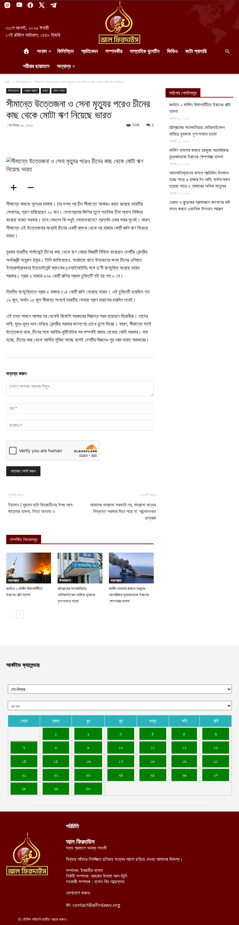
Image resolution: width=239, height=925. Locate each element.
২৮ (23, 788)
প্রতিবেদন (89, 51)
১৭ (121, 761)
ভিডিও (172, 51)
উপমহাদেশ (22, 81)
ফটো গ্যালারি (196, 51)
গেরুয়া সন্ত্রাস (30, 90)
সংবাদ (42, 51)
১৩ (215, 747)
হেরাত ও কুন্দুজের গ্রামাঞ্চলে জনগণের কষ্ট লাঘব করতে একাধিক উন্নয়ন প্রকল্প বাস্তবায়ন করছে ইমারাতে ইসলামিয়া (199, 208)
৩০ (88, 788)
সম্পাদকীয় (113, 51)
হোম (7, 81)
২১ (24, 775)
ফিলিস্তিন (65, 51)
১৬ (88, 761)
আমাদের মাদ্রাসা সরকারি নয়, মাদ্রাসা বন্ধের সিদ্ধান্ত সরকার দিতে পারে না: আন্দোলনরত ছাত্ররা (123, 511)
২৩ (88, 775)
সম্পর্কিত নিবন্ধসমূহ (23, 539)
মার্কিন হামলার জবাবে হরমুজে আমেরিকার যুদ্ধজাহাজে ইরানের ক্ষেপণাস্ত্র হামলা (129, 594)
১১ (153, 747)
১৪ (24, 761)
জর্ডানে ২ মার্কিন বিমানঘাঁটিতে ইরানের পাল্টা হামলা (200, 108)
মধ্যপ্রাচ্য (13, 580)
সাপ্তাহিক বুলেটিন (145, 51)
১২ (184, 747)
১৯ (184, 761)
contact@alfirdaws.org (96, 905)
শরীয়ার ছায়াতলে (36, 66)
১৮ (152, 761)
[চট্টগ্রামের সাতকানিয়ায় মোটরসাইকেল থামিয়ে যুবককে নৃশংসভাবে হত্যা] (80, 568)
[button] (227, 51)
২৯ (56, 788)
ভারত (45, 90)
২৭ (215, 775)
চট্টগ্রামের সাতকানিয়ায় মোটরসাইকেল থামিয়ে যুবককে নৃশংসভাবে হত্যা (76, 594)
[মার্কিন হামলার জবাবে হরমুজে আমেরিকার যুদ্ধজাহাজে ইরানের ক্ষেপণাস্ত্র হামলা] (131, 568)
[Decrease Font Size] (32, 187)
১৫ (56, 761)
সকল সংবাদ (59, 90)
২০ (215, 761)
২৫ (152, 775)
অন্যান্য (64, 66)
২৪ (121, 775)
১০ (121, 747)
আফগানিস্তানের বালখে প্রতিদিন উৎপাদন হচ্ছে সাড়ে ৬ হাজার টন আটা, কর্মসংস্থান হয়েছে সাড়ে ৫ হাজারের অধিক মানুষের (199, 179)
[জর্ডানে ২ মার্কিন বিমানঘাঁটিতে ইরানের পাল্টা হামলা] (28, 568)
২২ (56, 775)
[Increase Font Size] (15, 187)
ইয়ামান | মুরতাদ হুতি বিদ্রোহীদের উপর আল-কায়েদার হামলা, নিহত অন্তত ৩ (41, 508)
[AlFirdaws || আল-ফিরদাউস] (119, 22)
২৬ (184, 775)
